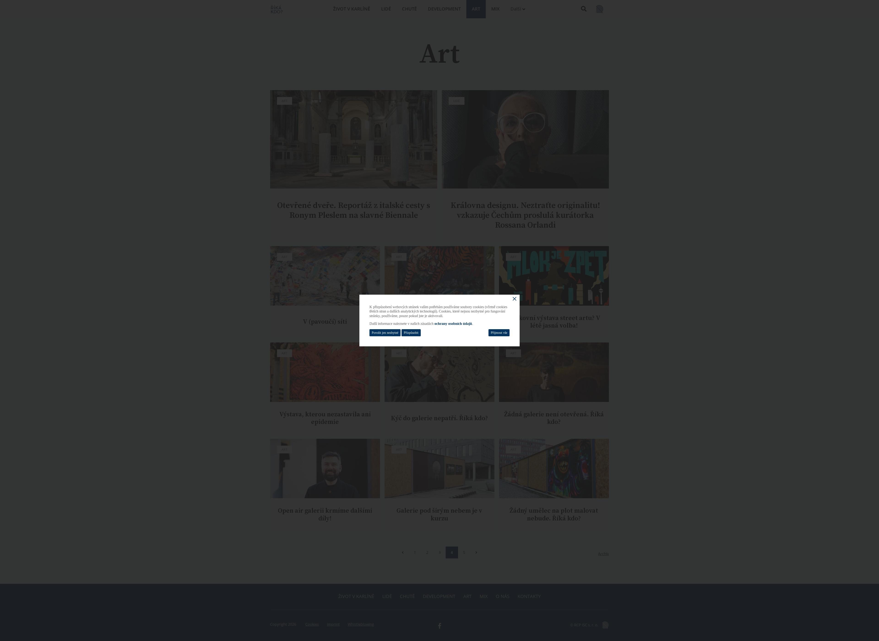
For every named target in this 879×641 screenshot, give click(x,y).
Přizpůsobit (411, 332)
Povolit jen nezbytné (385, 332)
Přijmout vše (499, 332)
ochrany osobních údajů (453, 324)
